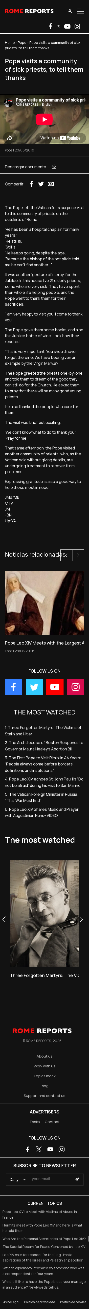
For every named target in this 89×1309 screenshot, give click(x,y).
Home (10, 42)
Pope (22, 42)
